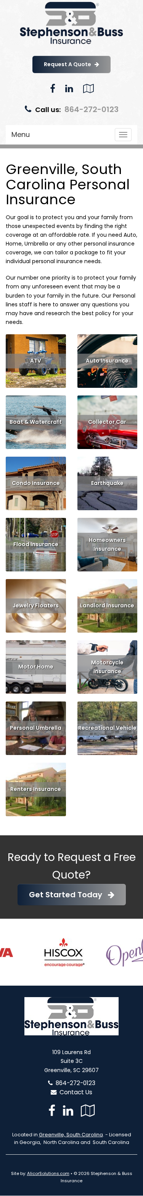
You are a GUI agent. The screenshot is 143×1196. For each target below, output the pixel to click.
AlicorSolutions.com (48, 1173)
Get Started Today (68, 894)
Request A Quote (69, 64)
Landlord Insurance (107, 605)
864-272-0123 (91, 109)
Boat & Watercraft (36, 422)
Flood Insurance (35, 544)
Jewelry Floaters (36, 605)
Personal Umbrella (35, 728)
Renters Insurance (35, 789)
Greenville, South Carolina (71, 1134)
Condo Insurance (36, 483)
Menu (20, 134)
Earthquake (107, 483)
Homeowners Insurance (107, 544)
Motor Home (35, 666)
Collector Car (107, 422)
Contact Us (74, 1092)
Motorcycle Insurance (107, 667)
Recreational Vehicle (107, 728)
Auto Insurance (107, 360)
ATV (35, 360)
